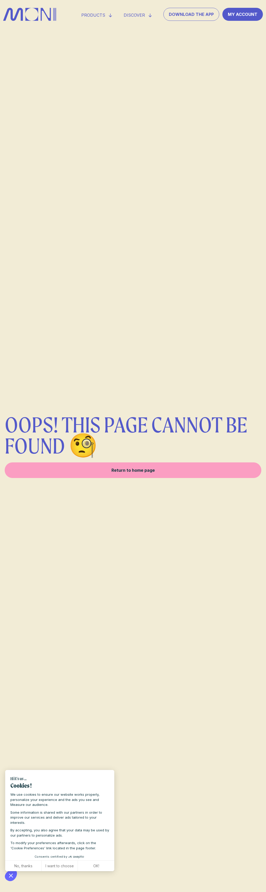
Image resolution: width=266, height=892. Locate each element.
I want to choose (59, 866)
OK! (96, 866)
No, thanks (23, 866)
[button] (11, 875)
